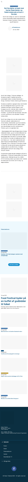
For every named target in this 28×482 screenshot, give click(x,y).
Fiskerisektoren (14, 6)
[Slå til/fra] (2, 442)
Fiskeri (2, 350)
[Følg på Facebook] (14, 468)
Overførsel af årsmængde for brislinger (10, 353)
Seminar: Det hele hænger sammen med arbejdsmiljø (11, 254)
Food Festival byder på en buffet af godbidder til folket (13, 301)
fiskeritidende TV (4, 373)
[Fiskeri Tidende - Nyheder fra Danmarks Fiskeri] (14, 1)
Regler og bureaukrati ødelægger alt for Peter (12, 376)
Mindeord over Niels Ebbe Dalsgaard (9, 398)
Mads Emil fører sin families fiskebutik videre (11, 331)
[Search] (1, 1)
